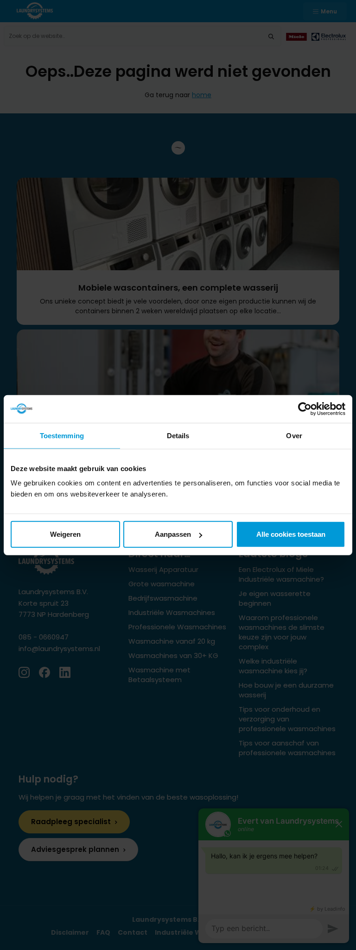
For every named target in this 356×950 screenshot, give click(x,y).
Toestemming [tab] (62, 435)
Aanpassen (173, 534)
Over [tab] (294, 435)
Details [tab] (178, 435)
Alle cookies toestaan (290, 534)
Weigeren (65, 534)
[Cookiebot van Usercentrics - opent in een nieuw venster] (304, 409)
